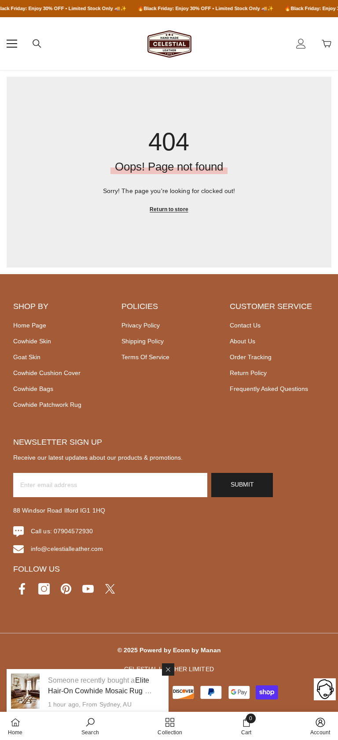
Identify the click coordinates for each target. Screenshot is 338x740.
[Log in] (301, 43)
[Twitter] (110, 589)
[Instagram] (44, 589)
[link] (90, 726)
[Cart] (326, 43)
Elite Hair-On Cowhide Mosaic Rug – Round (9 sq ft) (98, 691)
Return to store (169, 209)
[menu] (12, 43)
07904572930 (73, 531)
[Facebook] (22, 589)
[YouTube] (88, 589)
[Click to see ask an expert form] (325, 689)
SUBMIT (242, 484)
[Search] (37, 43)
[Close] (168, 669)
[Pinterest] (66, 589)
